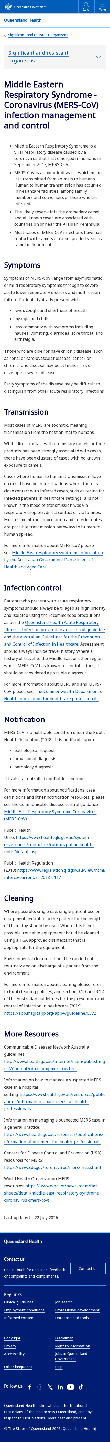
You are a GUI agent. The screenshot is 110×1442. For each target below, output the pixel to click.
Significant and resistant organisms (38, 34)
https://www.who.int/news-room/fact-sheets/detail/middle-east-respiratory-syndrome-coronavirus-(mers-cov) (52, 1193)
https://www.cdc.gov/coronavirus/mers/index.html (52, 1167)
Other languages (18, 1366)
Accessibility (14, 1353)
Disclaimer (64, 1338)
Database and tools (72, 1317)
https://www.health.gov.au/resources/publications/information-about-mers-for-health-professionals (54, 1101)
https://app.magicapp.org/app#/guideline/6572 (50, 1013)
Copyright (12, 1338)
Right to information (72, 1346)
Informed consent (19, 1317)
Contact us (88, 1268)
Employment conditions (24, 1310)
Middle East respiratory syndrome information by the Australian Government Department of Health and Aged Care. (53, 560)
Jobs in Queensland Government (71, 1356)
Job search (64, 1302)
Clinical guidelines (19, 1302)
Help (59, 1366)
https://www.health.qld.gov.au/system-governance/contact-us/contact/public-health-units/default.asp (49, 844)
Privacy (10, 1346)
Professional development (77, 1310)
